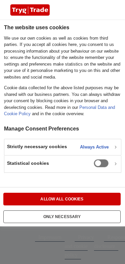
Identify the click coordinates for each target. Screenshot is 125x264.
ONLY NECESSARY (62, 216)
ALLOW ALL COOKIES (61, 199)
